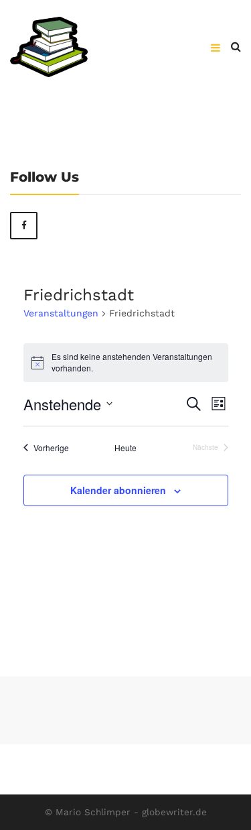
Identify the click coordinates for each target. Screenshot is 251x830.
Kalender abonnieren (118, 490)
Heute (125, 447)
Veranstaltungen (60, 313)
